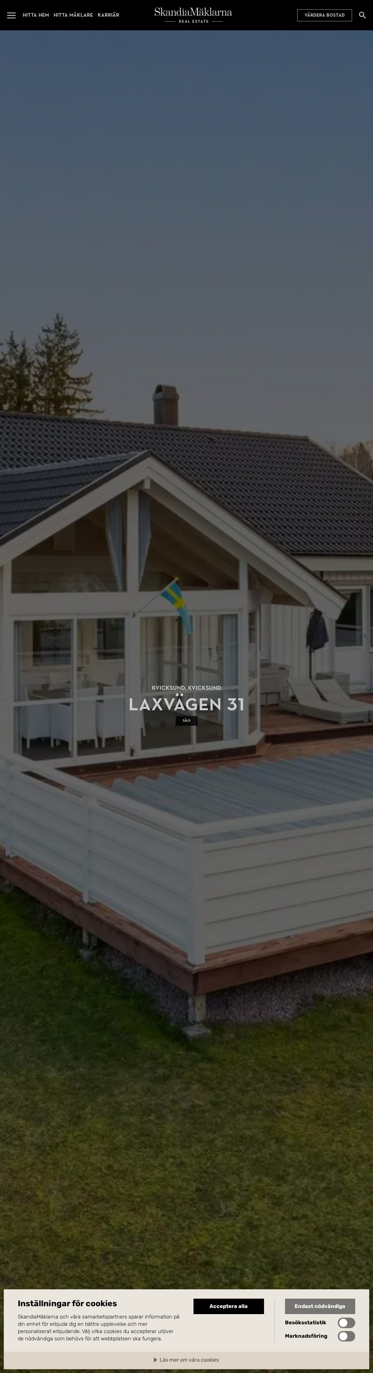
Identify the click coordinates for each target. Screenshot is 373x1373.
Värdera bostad (325, 15)
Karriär (108, 15)
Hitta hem (36, 15)
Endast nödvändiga (320, 1306)
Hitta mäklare (73, 15)
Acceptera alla (229, 1306)
